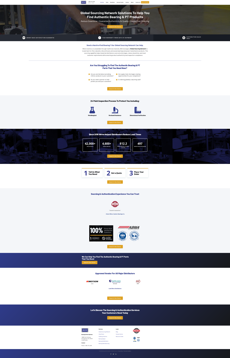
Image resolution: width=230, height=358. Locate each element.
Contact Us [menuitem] (138, 2)
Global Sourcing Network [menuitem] (104, 331)
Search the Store (145, 2)
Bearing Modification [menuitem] (103, 341)
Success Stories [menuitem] (120, 2)
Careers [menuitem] (127, 2)
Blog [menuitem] (117, 331)
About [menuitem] (132, 2)
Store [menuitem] (107, 2)
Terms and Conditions (127, 351)
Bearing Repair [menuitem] (102, 338)
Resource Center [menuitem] (119, 336)
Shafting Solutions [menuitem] (103, 336)
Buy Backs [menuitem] (112, 2)
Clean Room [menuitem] (101, 334)
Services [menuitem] (102, 2)
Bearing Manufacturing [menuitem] (104, 343)
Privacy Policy (120, 351)
